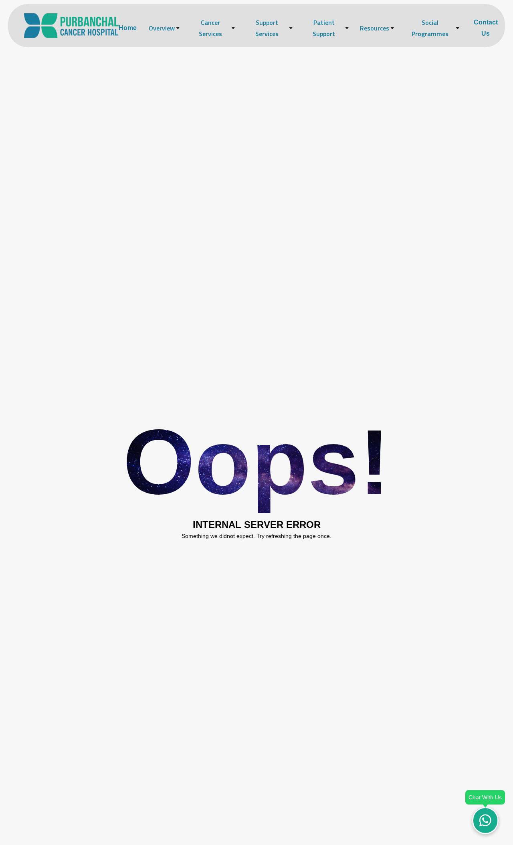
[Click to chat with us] (485, 820)
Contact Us (486, 28)
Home (128, 27)
